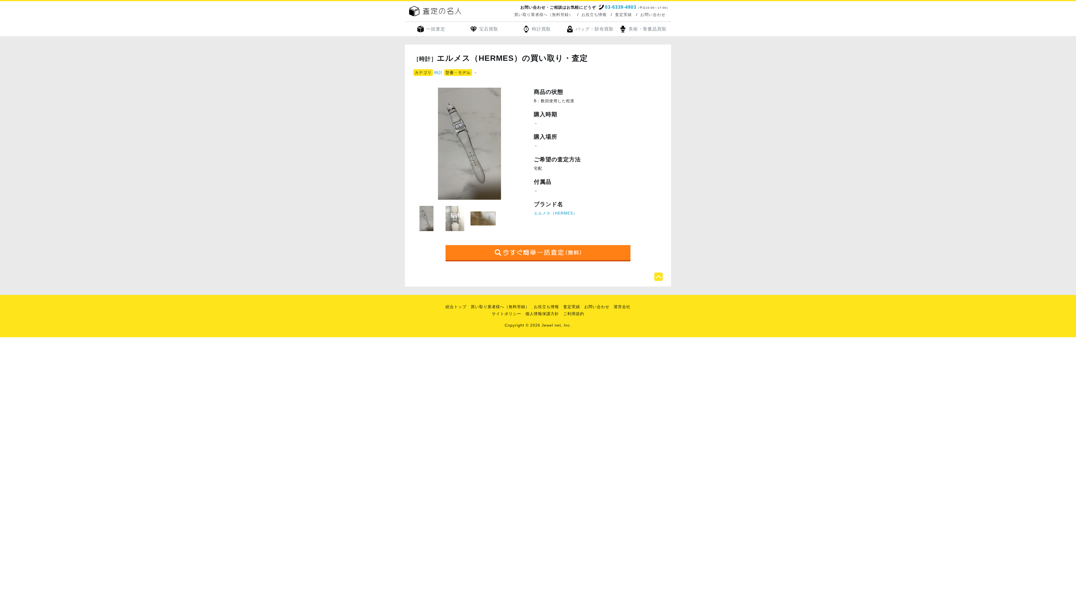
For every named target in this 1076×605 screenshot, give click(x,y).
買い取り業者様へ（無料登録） (543, 14)
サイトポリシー (506, 313)
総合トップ (456, 306)
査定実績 (623, 14)
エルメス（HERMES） (555, 213)
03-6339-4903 (620, 7)
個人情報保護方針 (542, 313)
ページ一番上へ (658, 277)
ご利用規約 (573, 313)
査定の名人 (435, 11)
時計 (438, 72)
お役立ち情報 (594, 14)
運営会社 (622, 306)
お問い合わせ (652, 14)
